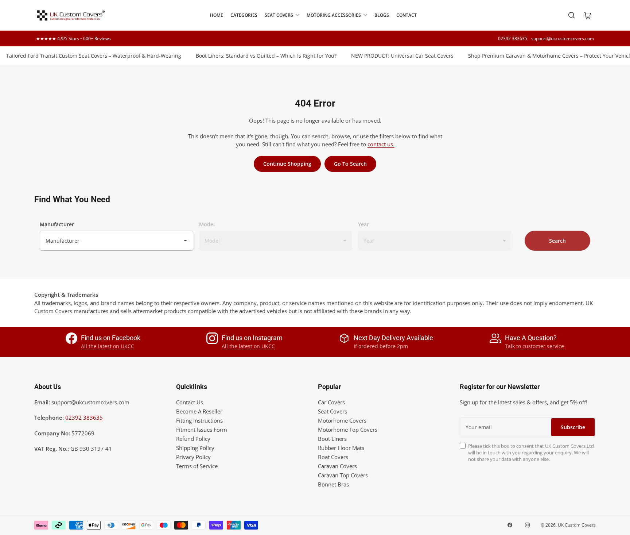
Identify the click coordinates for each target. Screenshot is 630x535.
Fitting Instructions (199, 420)
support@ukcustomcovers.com (562, 38)
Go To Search (350, 163)
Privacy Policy (193, 457)
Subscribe (573, 427)
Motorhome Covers (342, 420)
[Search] (572, 15)
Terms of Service (197, 466)
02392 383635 (512, 38)
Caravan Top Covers (343, 475)
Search (557, 240)
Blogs (381, 15)
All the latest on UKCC (107, 346)
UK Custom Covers (577, 525)
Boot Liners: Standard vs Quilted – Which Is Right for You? (260, 55)
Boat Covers (333, 457)
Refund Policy (193, 438)
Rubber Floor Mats (341, 447)
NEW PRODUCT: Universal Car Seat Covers (396, 55)
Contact (406, 15)
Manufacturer (57, 224)
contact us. (381, 144)
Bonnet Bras (333, 484)
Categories (243, 15)
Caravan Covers (337, 466)
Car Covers (331, 402)
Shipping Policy (195, 447)
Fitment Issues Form (201, 429)
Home (216, 15)
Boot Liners (332, 438)
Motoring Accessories (334, 15)
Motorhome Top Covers (347, 429)
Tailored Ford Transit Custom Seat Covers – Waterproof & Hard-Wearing (87, 55)
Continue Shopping (287, 163)
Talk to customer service (534, 346)
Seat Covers (279, 15)
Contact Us (189, 402)
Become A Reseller (199, 411)
